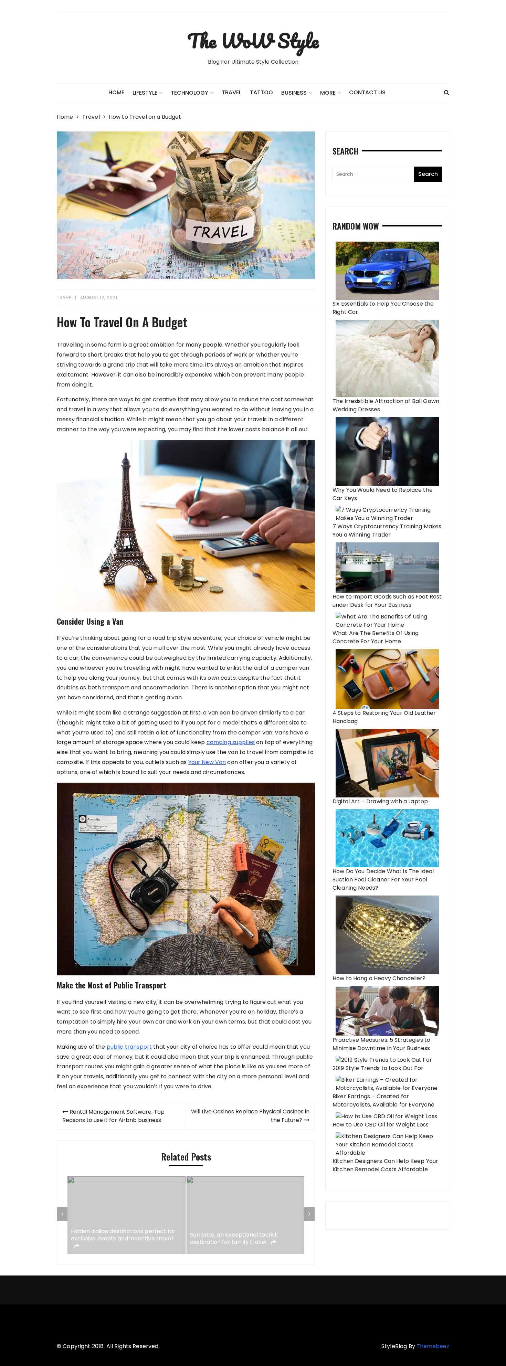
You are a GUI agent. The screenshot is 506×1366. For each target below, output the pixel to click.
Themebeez (433, 1346)
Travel (231, 92)
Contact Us (367, 92)
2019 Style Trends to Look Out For (378, 1068)
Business (294, 93)
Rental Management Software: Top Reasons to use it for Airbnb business (113, 1116)
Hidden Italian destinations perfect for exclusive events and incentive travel (123, 1235)
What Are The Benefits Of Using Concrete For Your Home (376, 637)
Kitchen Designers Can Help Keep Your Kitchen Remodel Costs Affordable (385, 1165)
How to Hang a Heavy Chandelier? (379, 978)
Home (116, 92)
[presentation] (62, 1214)
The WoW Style (253, 40)
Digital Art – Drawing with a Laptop (380, 801)
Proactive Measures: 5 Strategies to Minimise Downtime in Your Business (381, 1044)
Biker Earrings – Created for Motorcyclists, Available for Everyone (384, 1100)
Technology (189, 93)
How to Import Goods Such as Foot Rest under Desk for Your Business (387, 601)
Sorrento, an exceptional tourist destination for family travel (233, 1238)
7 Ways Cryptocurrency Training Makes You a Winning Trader (387, 530)
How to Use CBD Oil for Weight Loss (381, 1125)
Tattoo (261, 92)
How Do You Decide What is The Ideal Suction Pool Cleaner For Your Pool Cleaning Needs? (383, 879)
